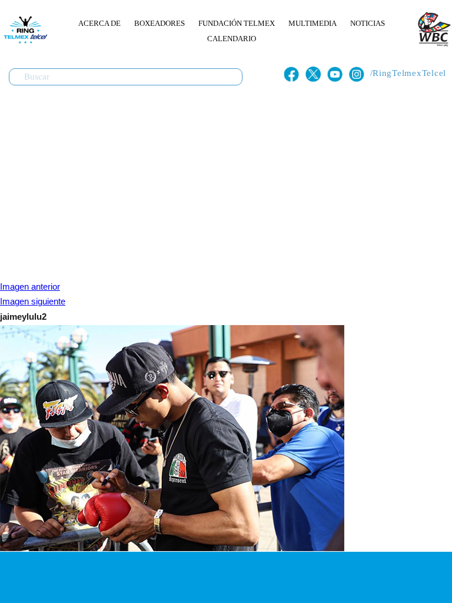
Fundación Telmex (236, 23)
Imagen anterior (30, 286)
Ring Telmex (23, 29)
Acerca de (99, 23)
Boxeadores (159, 23)
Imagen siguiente (32, 301)
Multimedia (312, 23)
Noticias (367, 23)
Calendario (231, 38)
